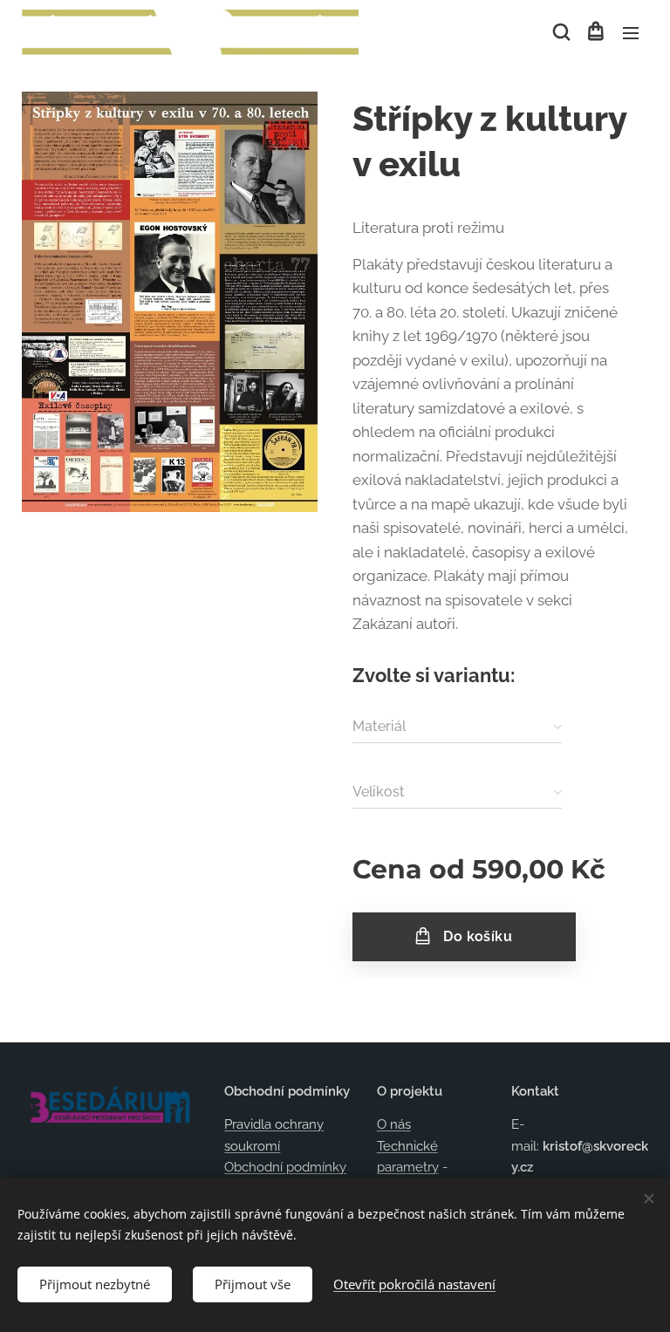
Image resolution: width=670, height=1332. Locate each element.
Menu (630, 32)
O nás (394, 1124)
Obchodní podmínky (285, 1167)
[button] (560, 32)
